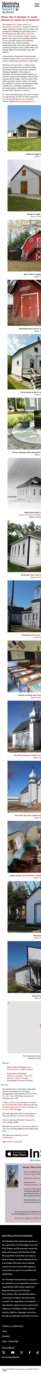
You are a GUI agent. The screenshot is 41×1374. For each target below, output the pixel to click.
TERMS (5, 1371)
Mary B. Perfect (8, 1096)
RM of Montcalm (30, 20)
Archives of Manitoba (33, 515)
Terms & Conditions (12, 1326)
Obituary (5, 1120)
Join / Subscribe (10, 1341)
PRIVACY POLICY (33, 1369)
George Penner (15, 1127)
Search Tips (19, 1218)
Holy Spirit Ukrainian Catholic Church (22, 36)
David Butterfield (11, 1105)
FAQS (4, 1331)
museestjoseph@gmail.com (14, 99)
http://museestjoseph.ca (25, 102)
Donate (6, 1336)
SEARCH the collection (32, 1178)
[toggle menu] (37, 4)
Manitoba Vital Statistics (26, 1116)
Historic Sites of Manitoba (13, 17)
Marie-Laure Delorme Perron (27, 59)
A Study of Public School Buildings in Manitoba (19, 1103)
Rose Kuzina (26, 1127)
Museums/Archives (31, 1185)
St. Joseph (16, 20)
